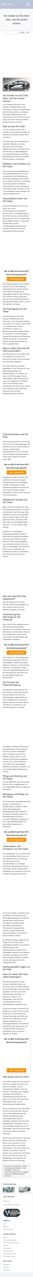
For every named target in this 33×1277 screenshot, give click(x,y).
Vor (27, 32)
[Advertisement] (16, 55)
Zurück (22, 32)
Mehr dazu (8, 1176)
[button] (4, 1189)
